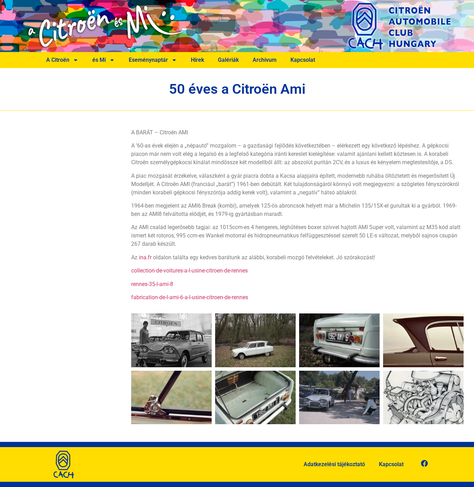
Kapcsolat (302, 60)
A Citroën (57, 60)
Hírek (197, 60)
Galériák (228, 60)
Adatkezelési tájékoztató (334, 464)
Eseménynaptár (148, 60)
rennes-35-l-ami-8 (152, 284)
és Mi (99, 60)
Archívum (265, 60)
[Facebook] (424, 463)
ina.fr (145, 257)
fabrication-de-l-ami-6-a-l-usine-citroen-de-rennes (189, 297)
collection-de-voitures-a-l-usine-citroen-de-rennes (189, 270)
